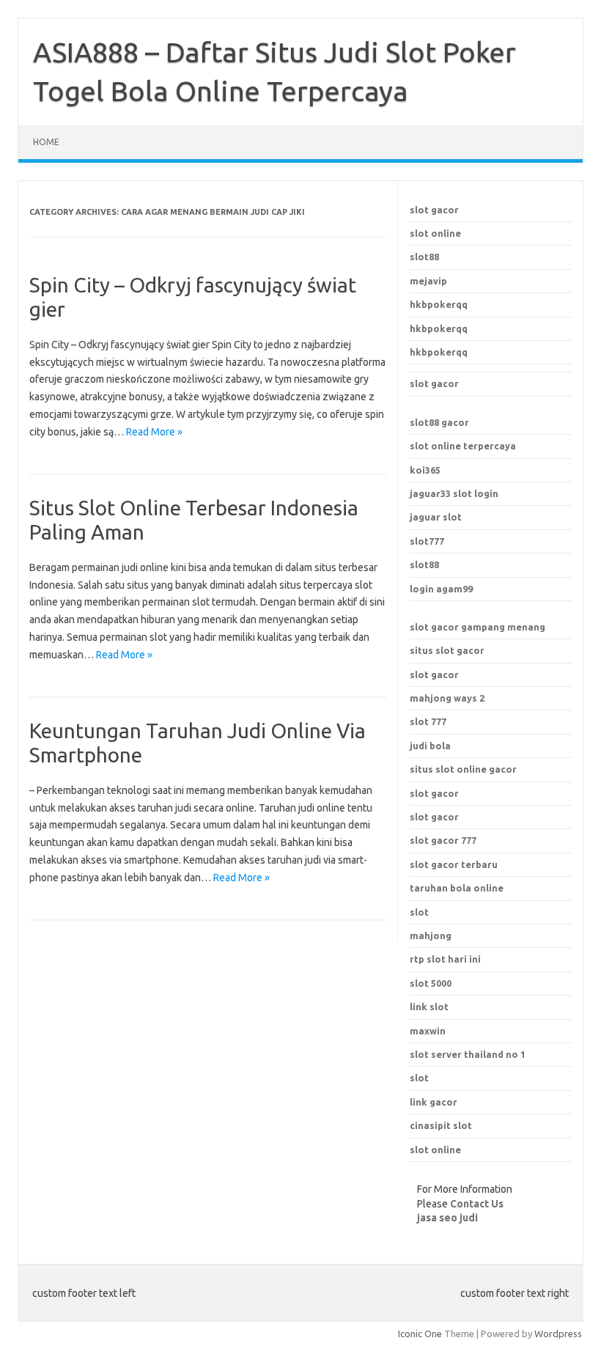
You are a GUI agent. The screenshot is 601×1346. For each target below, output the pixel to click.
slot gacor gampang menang (477, 627)
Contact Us (477, 1204)
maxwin (428, 1031)
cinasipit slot (441, 1125)
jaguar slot (436, 517)
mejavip (428, 281)
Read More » (154, 432)
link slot (429, 1006)
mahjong (430, 935)
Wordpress (558, 1333)
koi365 (425, 470)
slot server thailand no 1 (468, 1054)
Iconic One (420, 1333)
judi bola (430, 745)
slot (419, 1078)
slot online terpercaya (463, 446)
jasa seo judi (447, 1218)
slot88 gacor (439, 422)
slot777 (427, 541)
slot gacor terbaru (454, 864)
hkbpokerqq (439, 304)
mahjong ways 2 (447, 698)
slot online (435, 233)
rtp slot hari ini (445, 959)
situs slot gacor (447, 650)
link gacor (433, 1102)
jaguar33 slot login (454, 493)
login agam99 (441, 589)
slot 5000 (430, 983)
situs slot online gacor (463, 769)
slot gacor (434, 210)
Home (46, 142)
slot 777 (428, 721)
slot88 (424, 256)
